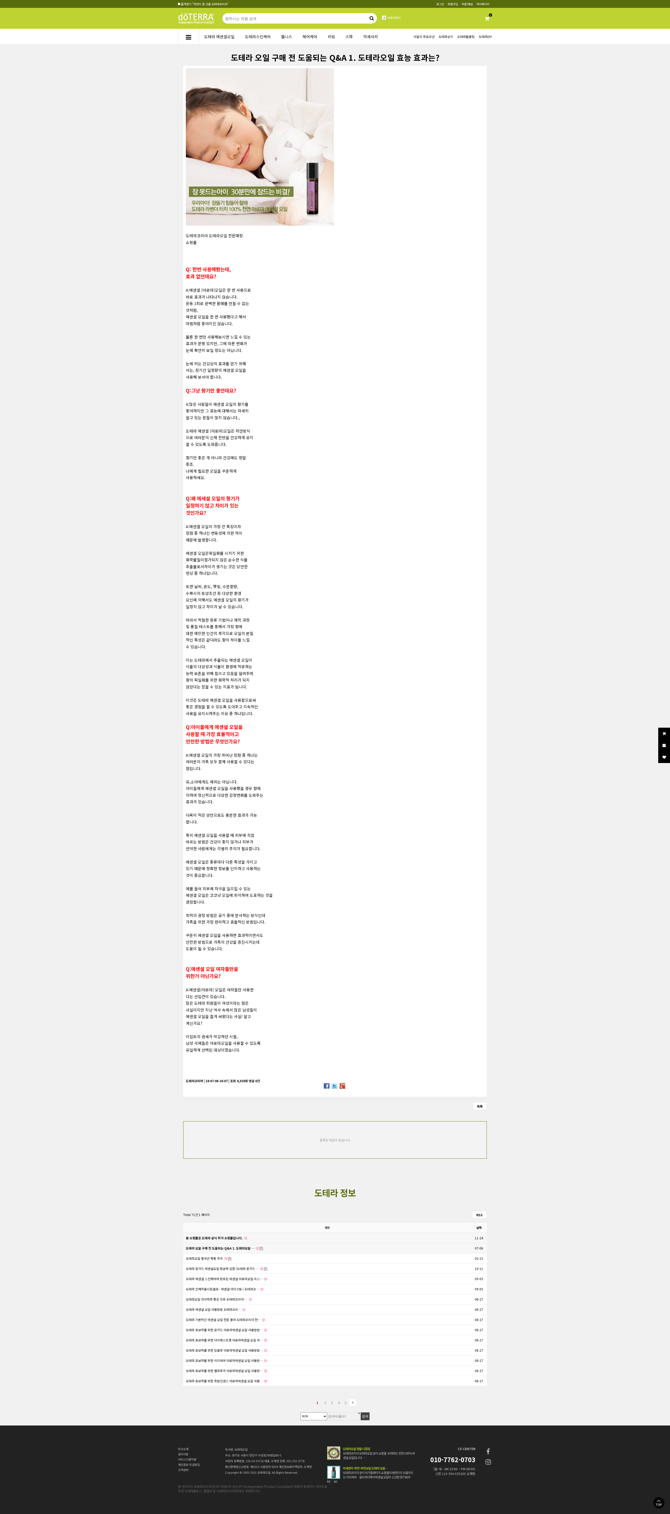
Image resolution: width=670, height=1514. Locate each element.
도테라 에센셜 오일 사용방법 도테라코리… (214, 1309)
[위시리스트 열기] (664, 757)
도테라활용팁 (465, 36)
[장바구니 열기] (664, 733)
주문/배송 (467, 4)
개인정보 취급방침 (189, 1464)
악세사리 (370, 36)
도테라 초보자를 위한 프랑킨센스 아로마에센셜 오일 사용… (224, 1381)
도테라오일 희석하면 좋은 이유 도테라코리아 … (217, 1299)
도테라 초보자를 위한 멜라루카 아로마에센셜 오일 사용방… (224, 1370)
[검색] (372, 18)
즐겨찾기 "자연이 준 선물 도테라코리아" (204, 4)
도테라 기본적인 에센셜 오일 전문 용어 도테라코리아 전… (223, 1319)
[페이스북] (488, 1451)
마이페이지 (482, 4)
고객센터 (183, 1470)
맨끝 (352, 1402)
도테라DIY (485, 36)
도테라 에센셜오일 (219, 36)
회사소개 (183, 1449)
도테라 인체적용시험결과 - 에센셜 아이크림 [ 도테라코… (223, 1289)
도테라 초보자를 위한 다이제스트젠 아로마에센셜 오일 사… (224, 1340)
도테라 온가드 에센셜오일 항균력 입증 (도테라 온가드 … (222, 1268)
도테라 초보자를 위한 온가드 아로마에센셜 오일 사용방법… (224, 1330)
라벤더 (391, 18)
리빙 (331, 36)
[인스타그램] (488, 1461)
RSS (479, 1215)
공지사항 (183, 1454)
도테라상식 (446, 36)
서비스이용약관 (187, 1459)
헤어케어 (310, 36)
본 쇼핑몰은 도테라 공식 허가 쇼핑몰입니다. (214, 1238)
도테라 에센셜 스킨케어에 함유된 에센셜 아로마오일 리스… (224, 1279)
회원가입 (453, 4)
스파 (349, 36)
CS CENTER (466, 1448)
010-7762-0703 (452, 1459)
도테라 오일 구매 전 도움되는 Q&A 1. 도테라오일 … (220, 1248)
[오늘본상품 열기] (664, 745)
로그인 (440, 4)
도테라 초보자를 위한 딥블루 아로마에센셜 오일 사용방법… (224, 1350)
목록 (480, 1106)
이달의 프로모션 (424, 36)
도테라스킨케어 (258, 36)
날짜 (479, 1227)
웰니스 (286, 36)
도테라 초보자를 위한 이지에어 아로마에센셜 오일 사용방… (224, 1360)
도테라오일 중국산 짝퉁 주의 (205, 1258)
